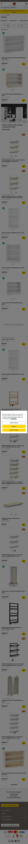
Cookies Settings (14, 422)
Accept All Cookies (14, 430)
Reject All (14, 426)
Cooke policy (13, 418)
